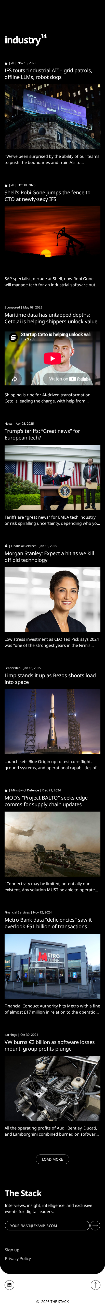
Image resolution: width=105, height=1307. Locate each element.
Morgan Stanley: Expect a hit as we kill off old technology (49, 556)
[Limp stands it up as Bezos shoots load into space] (52, 721)
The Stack (59, 1301)
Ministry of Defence (25, 790)
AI (12, 63)
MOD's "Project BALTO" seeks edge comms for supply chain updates (46, 801)
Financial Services (23, 546)
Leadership (12, 668)
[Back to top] (95, 1285)
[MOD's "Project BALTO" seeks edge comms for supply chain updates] (52, 844)
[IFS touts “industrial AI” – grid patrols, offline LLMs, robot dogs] (52, 116)
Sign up (12, 1250)
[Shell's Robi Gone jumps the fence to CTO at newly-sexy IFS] (52, 238)
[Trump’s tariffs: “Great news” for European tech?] (52, 477)
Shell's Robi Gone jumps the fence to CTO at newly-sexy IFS (47, 196)
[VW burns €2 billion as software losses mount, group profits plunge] (52, 1088)
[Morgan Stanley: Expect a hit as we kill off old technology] (52, 599)
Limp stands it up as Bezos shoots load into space (50, 678)
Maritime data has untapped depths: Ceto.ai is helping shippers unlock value (51, 318)
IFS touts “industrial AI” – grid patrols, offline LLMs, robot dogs (48, 73)
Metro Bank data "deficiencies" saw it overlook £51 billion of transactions (48, 923)
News (8, 423)
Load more (52, 1159)
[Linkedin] (9, 1285)
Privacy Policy (18, 1258)
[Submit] (95, 1225)
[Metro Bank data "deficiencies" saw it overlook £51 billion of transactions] (52, 966)
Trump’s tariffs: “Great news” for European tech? (42, 434)
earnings (11, 1034)
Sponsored (12, 307)
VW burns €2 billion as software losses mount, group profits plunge (50, 1045)
